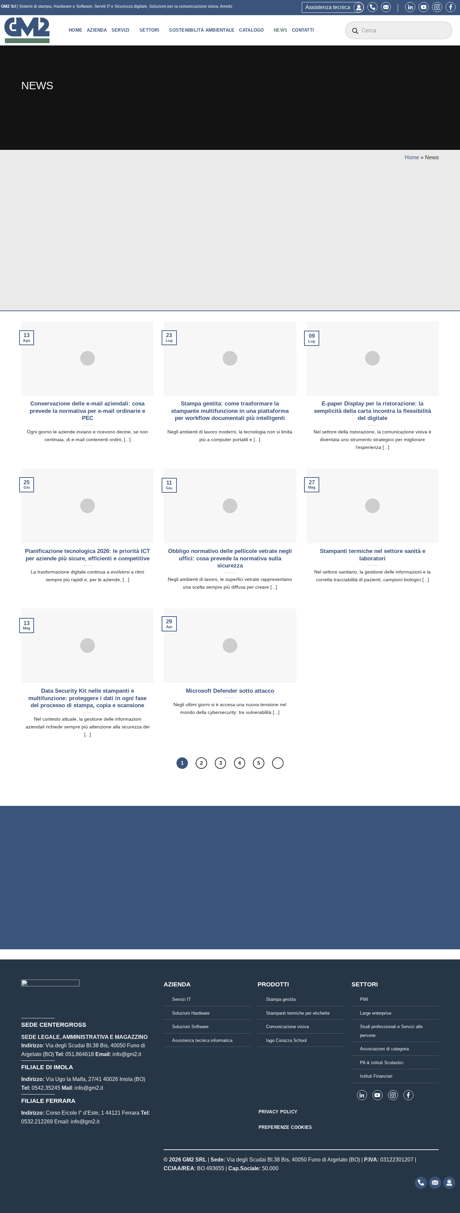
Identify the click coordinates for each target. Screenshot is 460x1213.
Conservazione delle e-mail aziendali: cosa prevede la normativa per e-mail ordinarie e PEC (87, 410)
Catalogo (251, 30)
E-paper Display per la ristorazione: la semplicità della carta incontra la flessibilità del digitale (372, 410)
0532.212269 (37, 1121)
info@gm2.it (126, 1054)
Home (75, 30)
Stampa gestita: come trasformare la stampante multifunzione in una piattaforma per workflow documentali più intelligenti (230, 410)
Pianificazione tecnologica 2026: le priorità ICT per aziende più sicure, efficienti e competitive (87, 555)
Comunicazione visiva (287, 1026)
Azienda (97, 30)
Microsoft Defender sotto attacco (230, 691)
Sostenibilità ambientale (201, 30)
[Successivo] (278, 763)
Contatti (303, 30)
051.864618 (79, 1054)
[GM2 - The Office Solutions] (31, 30)
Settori (149, 30)
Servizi (120, 30)
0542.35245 (46, 1088)
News (280, 30)
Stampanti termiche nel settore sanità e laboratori (372, 555)
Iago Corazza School (286, 1040)
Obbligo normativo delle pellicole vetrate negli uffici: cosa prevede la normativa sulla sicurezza (230, 558)
